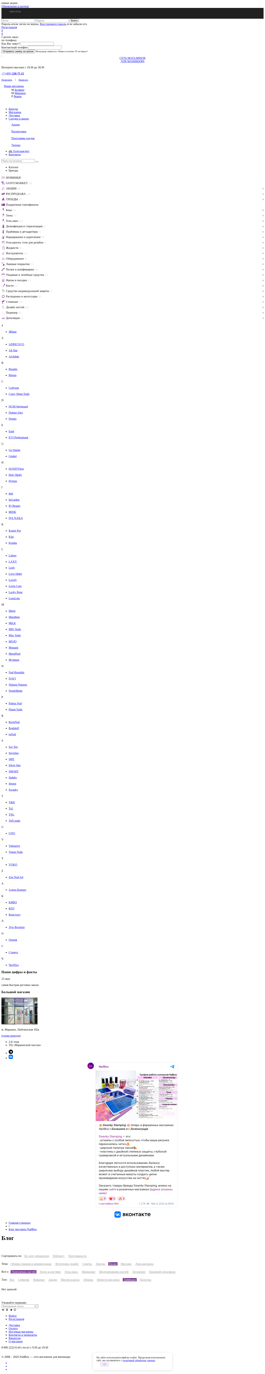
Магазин (126, 1263)
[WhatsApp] (15, 1309)
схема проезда (11, 1035)
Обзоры (88, 1279)
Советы (87, 1263)
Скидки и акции (19, 118)
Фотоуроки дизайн (66, 1263)
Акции (15, 124)
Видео (113, 1263)
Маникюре (88, 1271)
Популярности (77, 1255)
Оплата (13, 1328)
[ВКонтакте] (3, 1309)
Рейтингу (59, 1255)
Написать (23, 79)
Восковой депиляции (162, 1271)
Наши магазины (14, 86)
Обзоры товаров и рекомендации (31, 1263)
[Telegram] (11, 1309)
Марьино (20, 93)
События (23, 1279)
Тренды (100, 1263)
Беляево (19, 89)
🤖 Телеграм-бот (19, 151)
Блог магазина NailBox (23, 1229)
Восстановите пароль (53, 24)
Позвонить (6, 79)
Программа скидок (23, 138)
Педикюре (138, 1271)
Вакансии (15, 1338)
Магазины (15, 112)
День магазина (144, 1263)
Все (12, 1279)
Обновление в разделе (15, 6)
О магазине (16, 1341)
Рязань (18, 96)
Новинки (39, 1279)
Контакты (15, 154)
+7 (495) (12, 73)
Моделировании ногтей (114, 1271)
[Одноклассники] (7, 1309)
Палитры (145, 1279)
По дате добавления (36, 1255)
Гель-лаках (71, 1271)
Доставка (14, 115)
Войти (13, 1315)
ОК (104, 1364)
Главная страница (19, 1222)
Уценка (15, 145)
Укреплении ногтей (23, 1271)
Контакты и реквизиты (23, 1334)
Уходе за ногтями (50, 1271)
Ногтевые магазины (21, 1331)
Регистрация (9, 27)
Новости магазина (108, 1279)
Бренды (13, 108)
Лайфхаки (129, 1279)
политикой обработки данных (139, 1360)
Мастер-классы (70, 1279)
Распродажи (18, 131)
